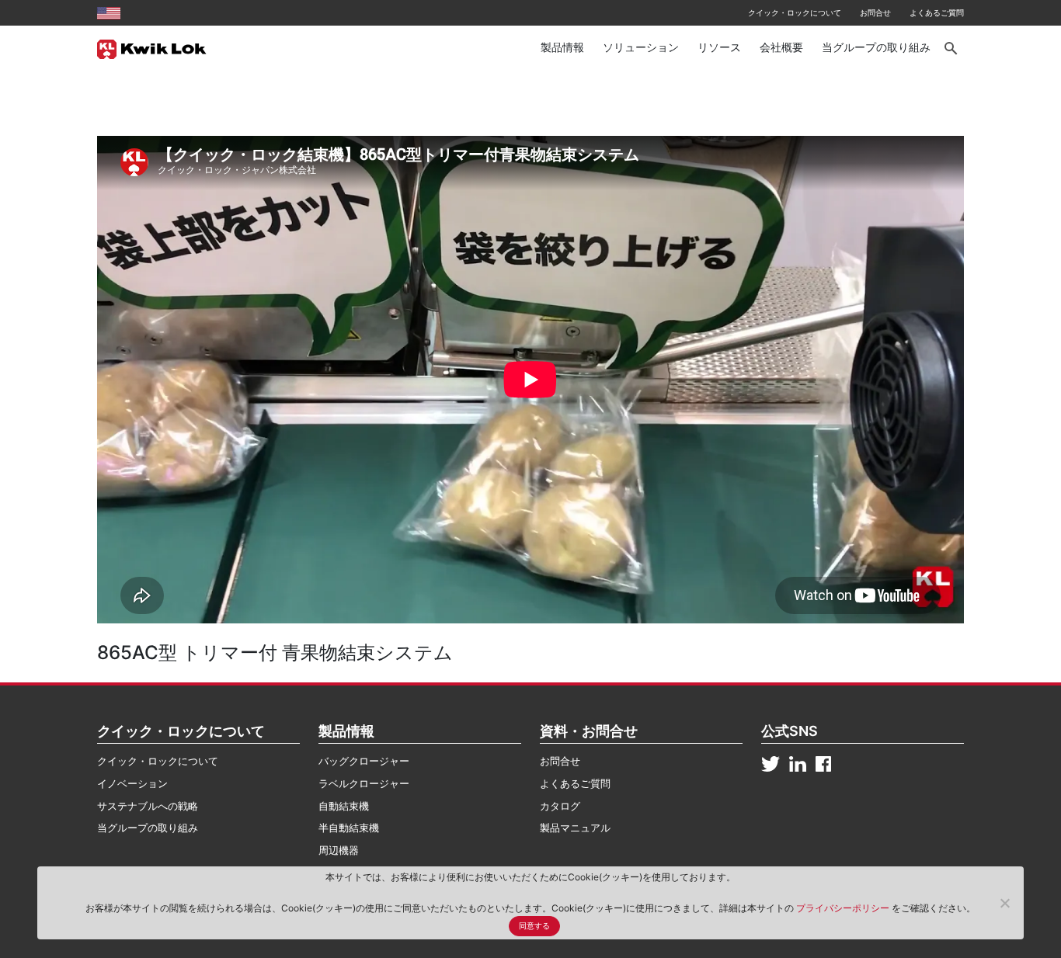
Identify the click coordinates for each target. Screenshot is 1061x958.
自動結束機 (343, 806)
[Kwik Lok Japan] (152, 48)
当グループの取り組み (876, 47)
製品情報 (562, 47)
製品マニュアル (575, 827)
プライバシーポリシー (844, 908)
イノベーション (132, 783)
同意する (534, 926)
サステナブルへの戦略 (147, 806)
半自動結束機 (348, 827)
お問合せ (875, 12)
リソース (719, 47)
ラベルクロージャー (363, 783)
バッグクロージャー (363, 761)
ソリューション (641, 47)
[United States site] (108, 12)
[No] (1004, 903)
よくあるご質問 (937, 12)
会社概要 (781, 47)
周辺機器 (338, 850)
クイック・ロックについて (794, 12)
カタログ (560, 806)
